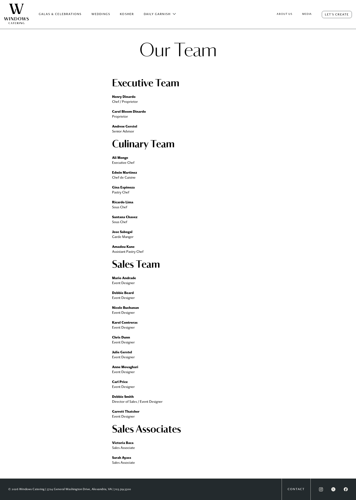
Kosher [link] (127, 14)
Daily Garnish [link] (157, 14)
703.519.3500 (122, 489)
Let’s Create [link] (337, 14)
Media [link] (307, 14)
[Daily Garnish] (174, 14)
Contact (296, 489)
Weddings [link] (100, 14)
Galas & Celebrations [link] (60, 14)
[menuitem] (16, 18)
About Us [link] (284, 14)
